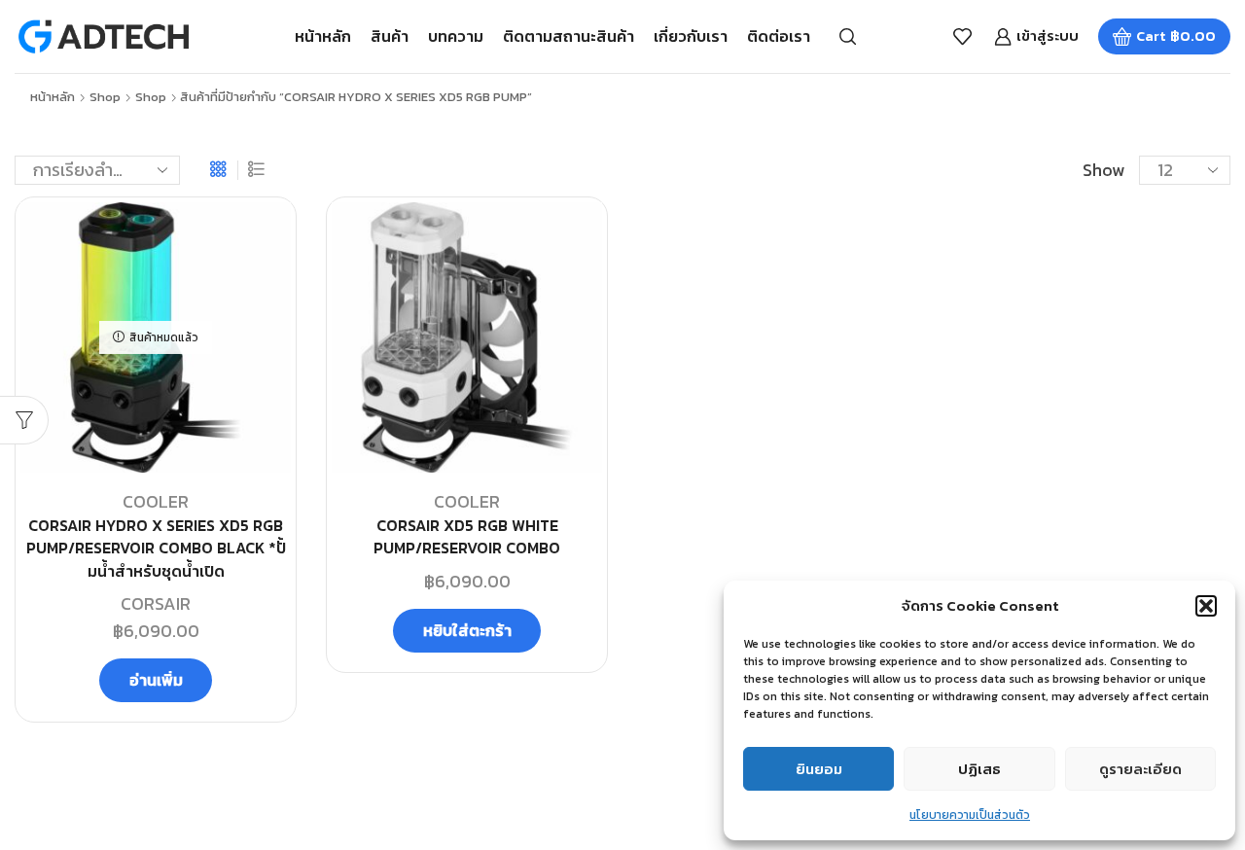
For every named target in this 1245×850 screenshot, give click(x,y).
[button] (1206, 606)
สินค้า (390, 36)
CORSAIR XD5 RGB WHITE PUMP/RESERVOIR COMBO (467, 537)
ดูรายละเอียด (1140, 769)
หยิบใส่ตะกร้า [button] (467, 630)
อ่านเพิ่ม (156, 679)
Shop (105, 97)
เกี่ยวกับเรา (691, 36)
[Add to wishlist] (258, 243)
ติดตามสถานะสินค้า (568, 36)
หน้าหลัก (323, 36)
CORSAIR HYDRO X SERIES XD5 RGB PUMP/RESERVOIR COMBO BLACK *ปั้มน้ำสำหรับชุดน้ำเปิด (156, 549)
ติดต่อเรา (778, 36)
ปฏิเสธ (979, 769)
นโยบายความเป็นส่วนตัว (969, 815)
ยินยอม (819, 769)
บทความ (455, 36)
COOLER (156, 501)
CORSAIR (156, 603)
